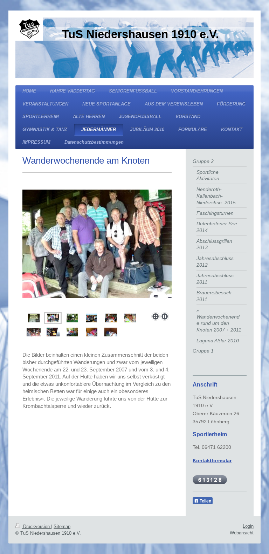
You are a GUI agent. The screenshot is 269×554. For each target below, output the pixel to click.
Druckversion (36, 526)
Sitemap (62, 526)
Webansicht (242, 532)
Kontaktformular (212, 460)
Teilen (205, 501)
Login (248, 526)
